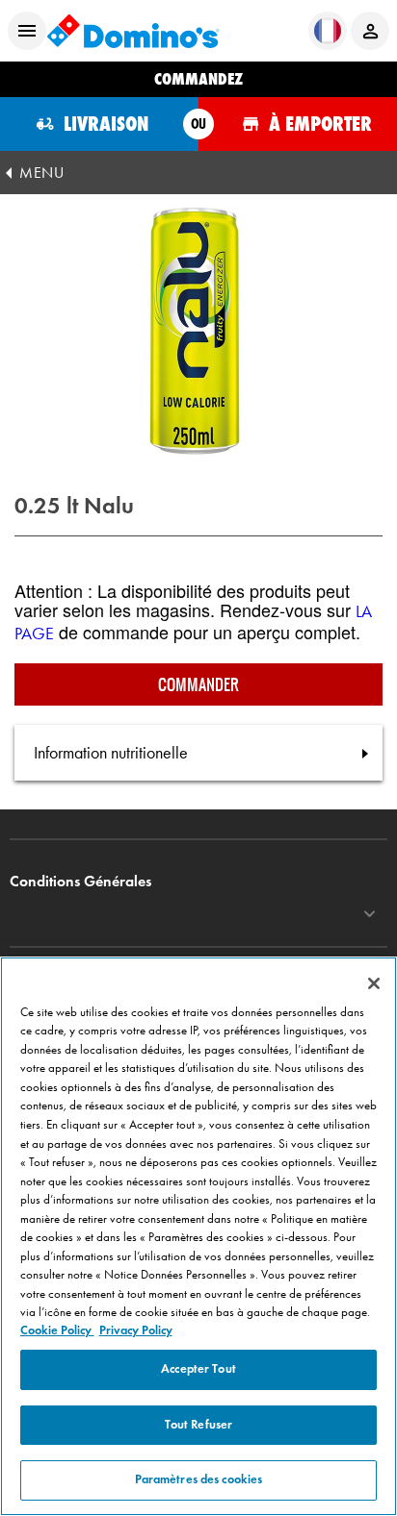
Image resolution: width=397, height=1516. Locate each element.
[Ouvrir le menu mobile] (27, 31)
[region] (198, 1236)
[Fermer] (374, 983)
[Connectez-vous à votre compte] (370, 31)
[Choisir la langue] (327, 31)
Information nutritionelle (111, 752)
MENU (41, 172)
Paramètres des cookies (199, 1479)
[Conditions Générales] (369, 914)
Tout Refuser (199, 1424)
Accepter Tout (198, 1369)
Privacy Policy (135, 1330)
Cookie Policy (57, 1330)
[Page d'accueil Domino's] (133, 30)
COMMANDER (198, 684)
